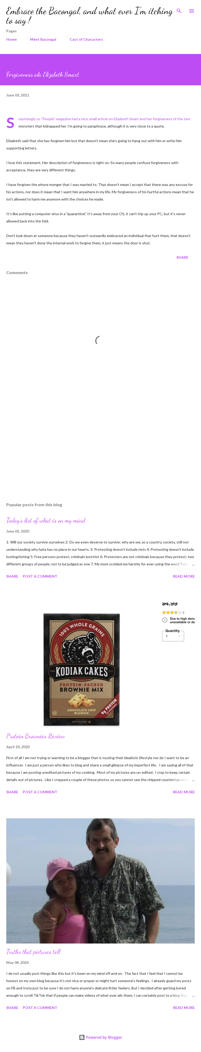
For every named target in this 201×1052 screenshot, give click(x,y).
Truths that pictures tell (33, 952)
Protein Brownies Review (35, 736)
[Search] (179, 9)
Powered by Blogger (103, 1037)
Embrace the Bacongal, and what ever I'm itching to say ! (89, 15)
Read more (184, 576)
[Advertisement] (100, 448)
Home (11, 39)
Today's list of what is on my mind (45, 520)
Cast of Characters (86, 39)
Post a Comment (40, 576)
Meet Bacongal (43, 39)
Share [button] (182, 257)
